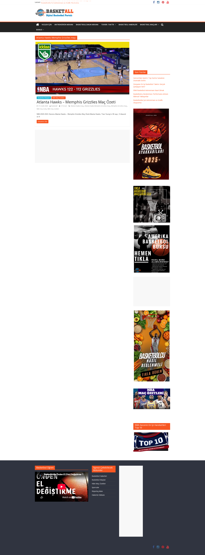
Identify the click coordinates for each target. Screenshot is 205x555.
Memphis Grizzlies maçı (119, 106)
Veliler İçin (47, 24)
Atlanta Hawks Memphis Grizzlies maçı (97, 106)
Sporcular (95, 487)
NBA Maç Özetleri (58, 98)
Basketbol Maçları (148, 24)
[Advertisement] (82, 146)
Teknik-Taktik (107, 24)
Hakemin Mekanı (98, 495)
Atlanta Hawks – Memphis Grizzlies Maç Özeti (76, 101)
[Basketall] (56, 8)
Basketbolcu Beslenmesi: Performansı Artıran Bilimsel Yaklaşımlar (66, 2)
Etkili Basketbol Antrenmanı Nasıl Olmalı (148, 90)
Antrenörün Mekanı (63, 24)
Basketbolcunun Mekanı (87, 24)
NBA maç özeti (42, 109)
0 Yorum (64, 106)
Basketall (54, 106)
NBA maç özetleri (53, 109)
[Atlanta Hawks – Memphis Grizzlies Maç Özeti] (82, 43)
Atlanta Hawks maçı (77, 106)
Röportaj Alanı (97, 491)
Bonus (39, 30)
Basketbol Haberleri (128, 24)
